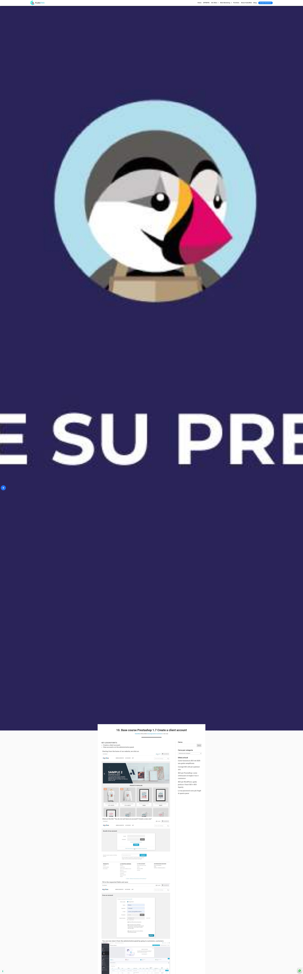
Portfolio (236, 2)
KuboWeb (137, 733)
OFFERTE (206, 2)
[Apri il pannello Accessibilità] (3, 487)
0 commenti (159, 733)
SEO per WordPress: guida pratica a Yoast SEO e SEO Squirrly (187, 784)
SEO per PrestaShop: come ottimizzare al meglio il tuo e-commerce (188, 775)
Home (199, 2)
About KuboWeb (246, 2)
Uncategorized (151, 733)
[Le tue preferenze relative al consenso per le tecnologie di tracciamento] (2, 971)
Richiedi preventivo (265, 2)
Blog (255, 2)
